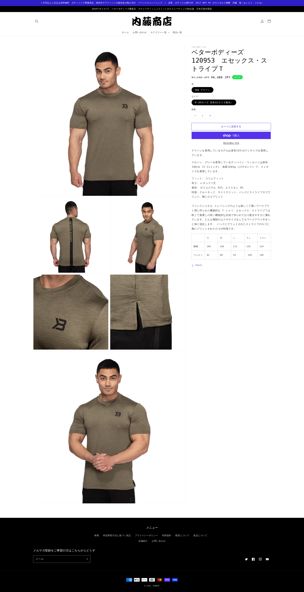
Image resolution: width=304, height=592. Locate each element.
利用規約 (166, 535)
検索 (96, 535)
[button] (36, 21)
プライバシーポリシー (146, 535)
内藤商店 (156, 586)
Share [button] (198, 265)
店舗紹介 (143, 541)
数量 (194, 109)
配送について (182, 535)
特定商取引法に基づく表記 (117, 535)
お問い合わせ (159, 541)
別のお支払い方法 (231, 143)
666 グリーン (202, 90)
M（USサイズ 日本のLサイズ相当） (214, 102)
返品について (200, 535)
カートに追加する (231, 126)
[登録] (86, 559)
